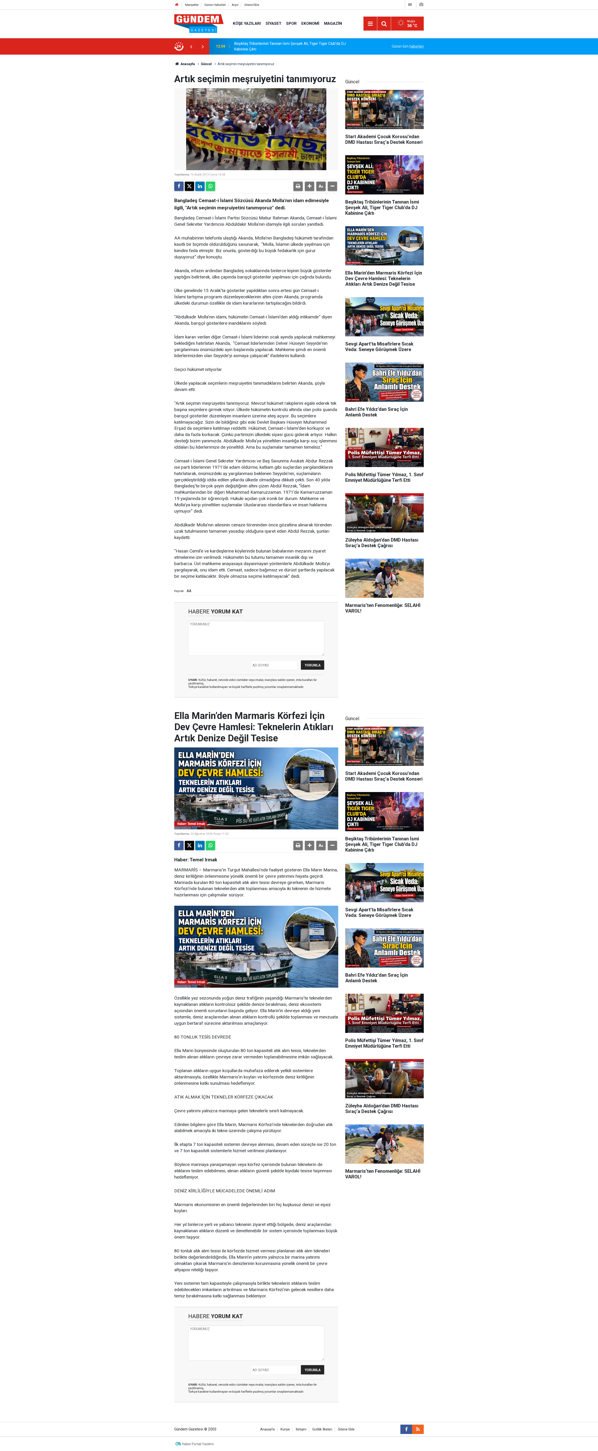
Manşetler (192, 5)
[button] (309, 186)
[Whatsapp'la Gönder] (210, 186)
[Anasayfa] (176, 5)
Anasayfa (187, 64)
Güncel (206, 64)
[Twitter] (189, 186)
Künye (285, 1429)
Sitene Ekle (251, 5)
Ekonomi (310, 23)
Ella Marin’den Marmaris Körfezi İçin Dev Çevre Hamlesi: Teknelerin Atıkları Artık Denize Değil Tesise (295, 46)
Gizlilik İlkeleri (322, 1429)
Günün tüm (408, 46)
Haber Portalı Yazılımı (198, 1444)
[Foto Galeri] (421, 4)
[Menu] (370, 23)
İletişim (301, 1429)
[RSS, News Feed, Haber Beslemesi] (418, 1429)
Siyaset (273, 23)
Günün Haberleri (215, 5)
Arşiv (235, 5)
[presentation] (191, 46)
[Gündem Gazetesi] (199, 23)
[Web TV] (410, 4)
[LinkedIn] (200, 186)
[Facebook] (179, 186)
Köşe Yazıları (247, 23)
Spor (291, 23)
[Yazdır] (298, 186)
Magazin (333, 23)
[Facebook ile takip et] (406, 1429)
